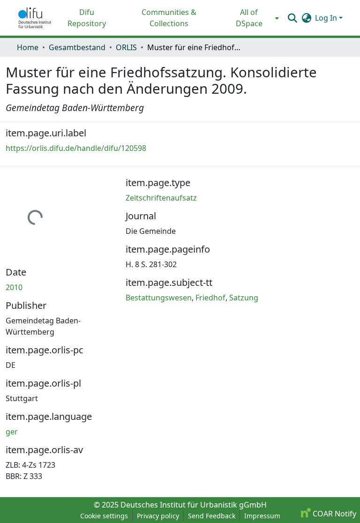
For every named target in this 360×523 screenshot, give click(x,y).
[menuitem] (252, 18)
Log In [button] (327, 18)
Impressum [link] (262, 515)
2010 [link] (14, 287)
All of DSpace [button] (249, 18)
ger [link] (12, 431)
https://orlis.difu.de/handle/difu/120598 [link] (76, 148)
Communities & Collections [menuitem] (169, 18)
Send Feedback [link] (211, 515)
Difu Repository (87, 18)
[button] (34, 18)
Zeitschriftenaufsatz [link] (161, 198)
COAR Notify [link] (333, 513)
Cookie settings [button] (104, 515)
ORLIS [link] (126, 47)
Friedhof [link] (210, 297)
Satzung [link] (243, 297)
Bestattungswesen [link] (159, 297)
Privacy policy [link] (158, 515)
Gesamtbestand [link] (77, 47)
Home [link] (27, 47)
